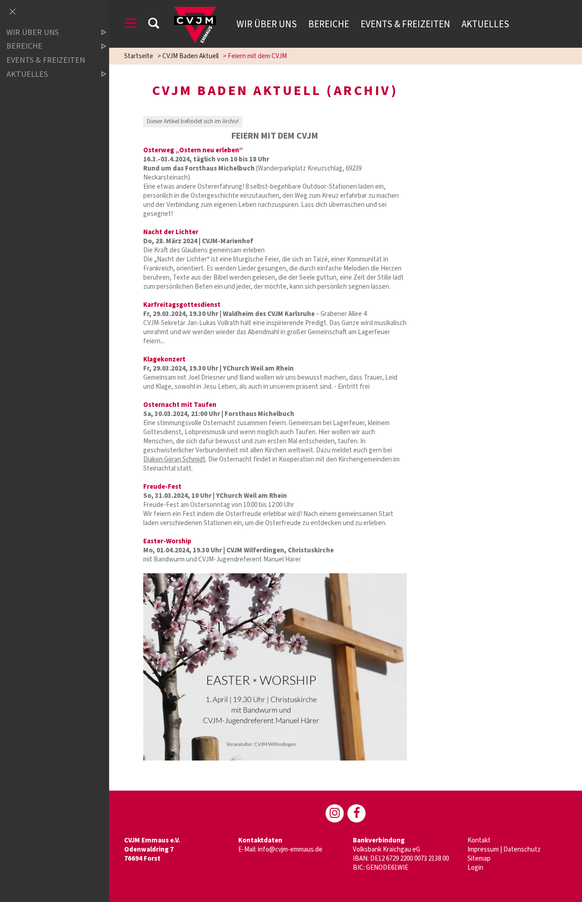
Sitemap (479, 858)
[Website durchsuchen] (154, 25)
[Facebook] (356, 813)
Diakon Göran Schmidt (174, 459)
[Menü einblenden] (131, 25)
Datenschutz (522, 849)
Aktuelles (485, 24)
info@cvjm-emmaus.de (290, 849)
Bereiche (328, 24)
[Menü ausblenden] (12, 12)
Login (475, 867)
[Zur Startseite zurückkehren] (195, 11)
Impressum (483, 849)
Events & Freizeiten (405, 24)
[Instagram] (335, 813)
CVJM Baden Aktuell (190, 56)
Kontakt (479, 840)
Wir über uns (266, 24)
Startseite (138, 56)
